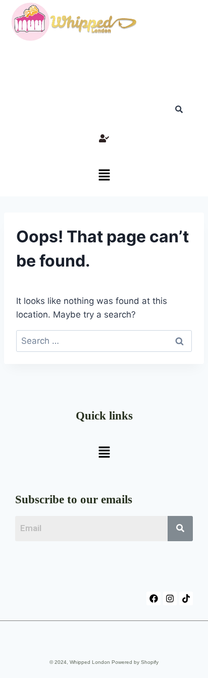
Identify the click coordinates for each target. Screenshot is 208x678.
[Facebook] (153, 598)
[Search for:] (104, 341)
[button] (104, 176)
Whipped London (90, 662)
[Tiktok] (186, 598)
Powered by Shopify (135, 662)
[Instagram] (170, 598)
